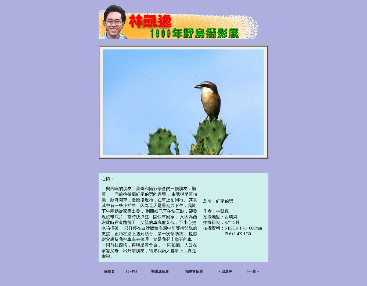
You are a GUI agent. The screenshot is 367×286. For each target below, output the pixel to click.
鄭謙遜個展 (160, 271)
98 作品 (131, 271)
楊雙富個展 (194, 271)
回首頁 (109, 271)
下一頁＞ (253, 271)
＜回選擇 (225, 271)
